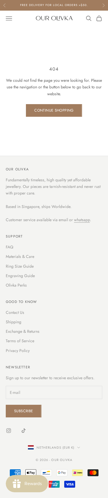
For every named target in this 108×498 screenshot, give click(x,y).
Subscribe (23, 411)
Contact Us (15, 312)
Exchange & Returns (22, 331)
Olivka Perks (16, 285)
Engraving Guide (20, 276)
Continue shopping (54, 110)
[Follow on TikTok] (23, 430)
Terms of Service (20, 341)
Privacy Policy (18, 350)
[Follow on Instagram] (9, 430)
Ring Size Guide (20, 266)
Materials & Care (20, 256)
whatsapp (82, 220)
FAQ (9, 247)
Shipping (13, 322)
